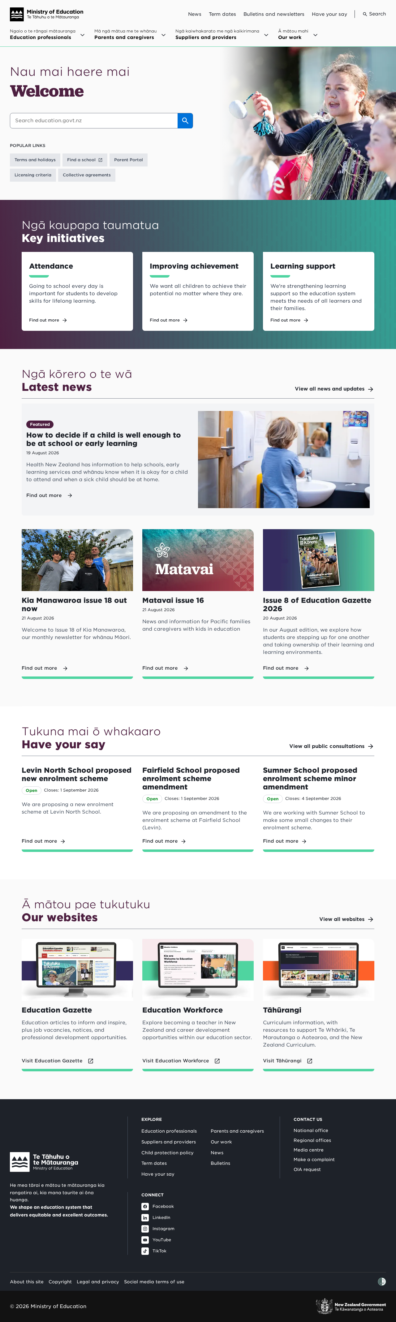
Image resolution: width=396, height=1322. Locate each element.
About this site (27, 1281)
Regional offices (312, 1140)
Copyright (60, 1281)
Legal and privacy (98, 1281)
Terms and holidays (35, 160)
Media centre (309, 1149)
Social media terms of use (154, 1281)
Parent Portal (128, 160)
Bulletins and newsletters (273, 14)
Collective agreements (87, 175)
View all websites (341, 919)
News (194, 14)
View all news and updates (329, 389)
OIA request (307, 1169)
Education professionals (169, 1131)
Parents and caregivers (237, 1131)
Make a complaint (314, 1159)
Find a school (81, 160)
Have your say (329, 14)
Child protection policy (167, 1152)
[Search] (185, 120)
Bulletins (220, 1163)
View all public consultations (326, 746)
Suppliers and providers (168, 1141)
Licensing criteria (33, 175)
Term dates (222, 14)
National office (311, 1130)
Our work (221, 1141)
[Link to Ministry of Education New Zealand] (44, 1162)
